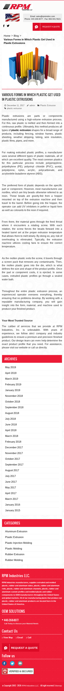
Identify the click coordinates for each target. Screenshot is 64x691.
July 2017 (10, 476)
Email (20, 637)
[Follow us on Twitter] (8, 26)
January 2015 (12, 510)
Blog (16, 35)
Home (7, 35)
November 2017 (14, 453)
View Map (8, 637)
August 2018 (12, 413)
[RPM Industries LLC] (17, 8)
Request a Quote (51, 27)
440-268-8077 (37, 19)
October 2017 (12, 459)
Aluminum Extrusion (16, 531)
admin (32, 105)
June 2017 (11, 481)
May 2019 (10, 367)
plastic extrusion (14, 108)
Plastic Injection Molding (18, 543)
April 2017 (10, 493)
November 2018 (14, 396)
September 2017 (14, 464)
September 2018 (14, 407)
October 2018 (12, 401)
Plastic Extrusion (48, 105)
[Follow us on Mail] (21, 664)
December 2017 (14, 447)
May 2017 (10, 487)
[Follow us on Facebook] (4, 26)
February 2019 (13, 384)
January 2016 (12, 504)
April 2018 (10, 430)
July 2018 (10, 419)
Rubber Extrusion (14, 554)
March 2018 (11, 436)
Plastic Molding (13, 548)
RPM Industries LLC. (30, 686)
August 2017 (12, 470)
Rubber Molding (14, 560)
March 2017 (11, 499)
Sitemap (58, 686)
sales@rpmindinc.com (45, 16)
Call (29, 637)
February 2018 (13, 441)
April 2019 (10, 373)
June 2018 (11, 424)
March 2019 (11, 378)
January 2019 (12, 390)
